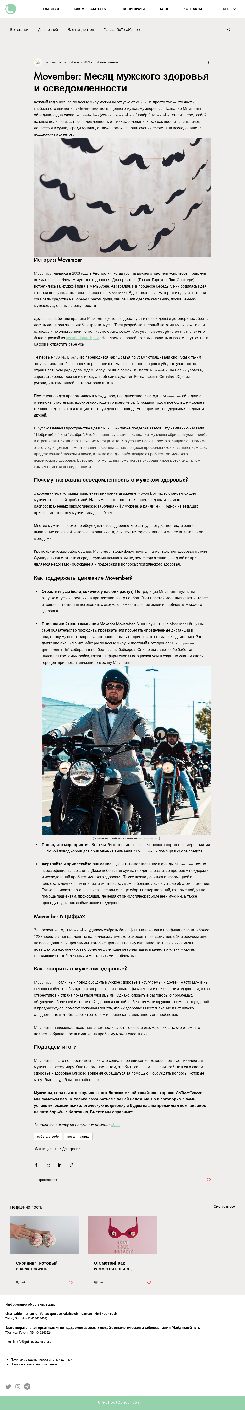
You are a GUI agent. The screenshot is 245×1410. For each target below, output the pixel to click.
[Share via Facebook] (36, 1165)
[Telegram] (27, 1386)
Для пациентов (81, 29)
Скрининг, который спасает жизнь (37, 1265)
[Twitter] (8, 1386)
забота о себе (48, 1136)
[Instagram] (18, 1386)
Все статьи (19, 29)
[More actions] (208, 62)
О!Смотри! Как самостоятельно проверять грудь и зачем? (122, 1265)
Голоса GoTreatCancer (122, 29)
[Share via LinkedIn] (59, 1165)
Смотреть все (224, 1206)
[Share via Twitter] (48, 1165)
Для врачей (48, 29)
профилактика (78, 1136)
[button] (229, 29)
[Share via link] (71, 1165)
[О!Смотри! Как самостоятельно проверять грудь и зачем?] (122, 1235)
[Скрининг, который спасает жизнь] (44, 1235)
